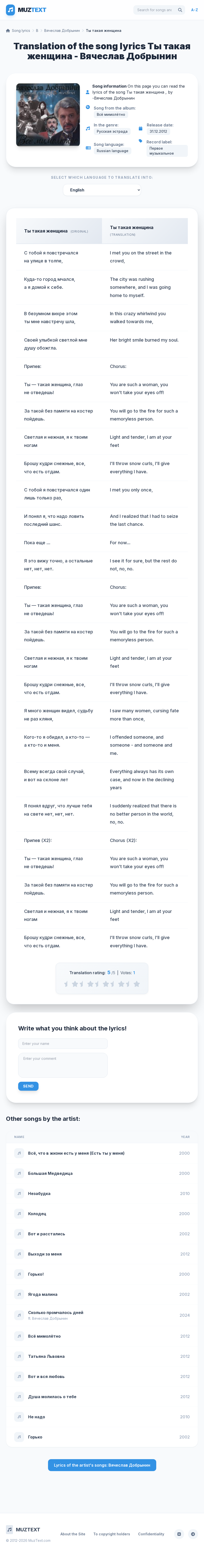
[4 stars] (121, 984)
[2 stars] (90, 984)
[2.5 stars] (98, 984)
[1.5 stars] (82, 984)
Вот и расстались (46, 1233)
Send (28, 1086)
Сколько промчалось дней (55, 1312)
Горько (35, 1437)
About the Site (72, 1534)
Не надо (36, 1416)
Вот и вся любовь (46, 1376)
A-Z (194, 10)
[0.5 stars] (67, 984)
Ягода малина (42, 1294)
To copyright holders (111, 1534)
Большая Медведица (50, 1173)
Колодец (37, 1213)
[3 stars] (105, 984)
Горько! (36, 1274)
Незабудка (39, 1193)
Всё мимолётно (44, 1336)
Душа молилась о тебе (52, 1396)
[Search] (180, 10)
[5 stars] (136, 984)
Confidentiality (151, 1534)
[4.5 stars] (129, 984)
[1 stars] (75, 984)
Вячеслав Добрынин (62, 30)
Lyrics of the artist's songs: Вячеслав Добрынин (102, 1465)
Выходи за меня (45, 1254)
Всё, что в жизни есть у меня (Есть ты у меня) (76, 1153)
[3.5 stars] (113, 984)
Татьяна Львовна (46, 1356)
